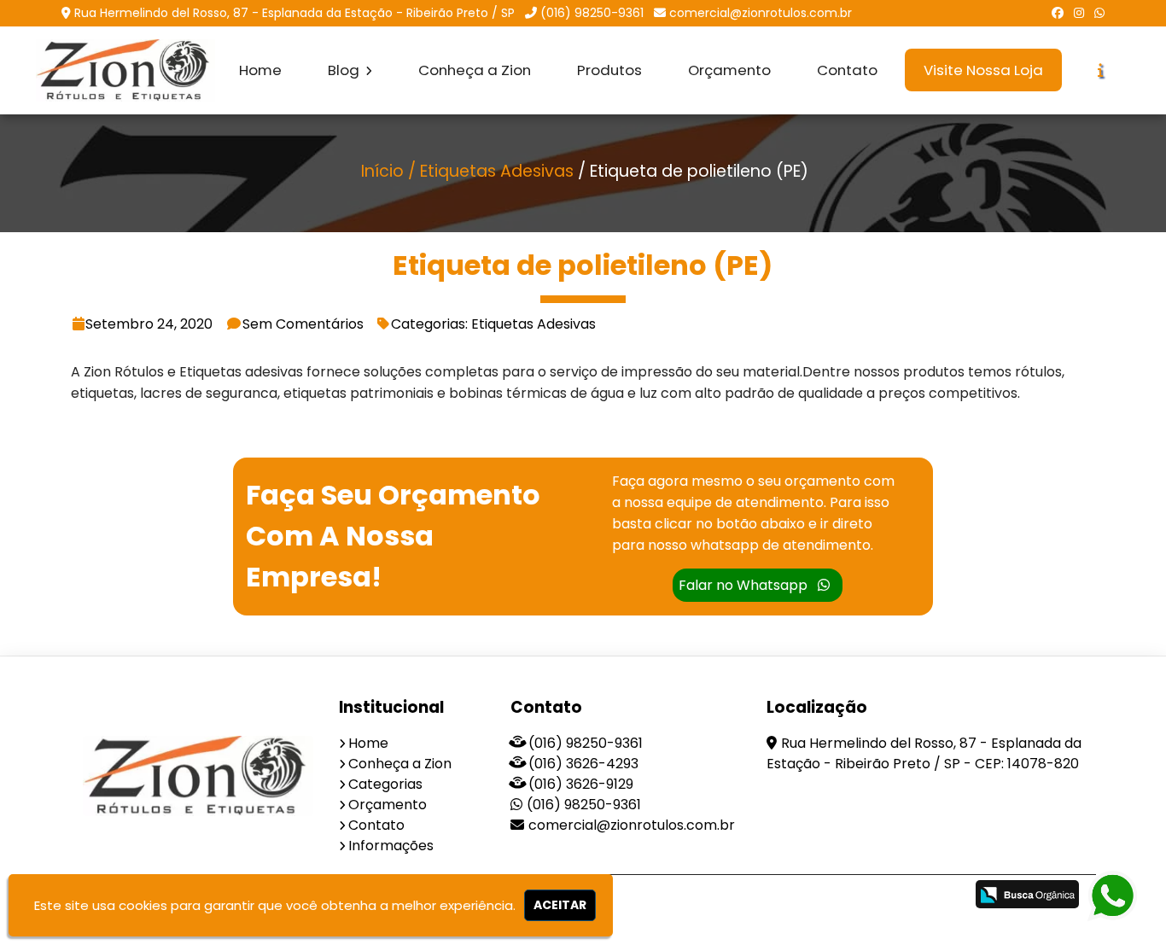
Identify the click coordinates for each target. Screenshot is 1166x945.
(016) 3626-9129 (580, 784)
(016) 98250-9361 (592, 12)
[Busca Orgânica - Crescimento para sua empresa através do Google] (1027, 894)
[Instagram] (1079, 12)
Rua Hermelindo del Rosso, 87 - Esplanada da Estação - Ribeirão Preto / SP (294, 12)
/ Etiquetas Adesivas (491, 171)
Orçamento (729, 70)
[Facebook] (1058, 12)
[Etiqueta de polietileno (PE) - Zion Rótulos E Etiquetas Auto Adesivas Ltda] (125, 70)
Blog (345, 70)
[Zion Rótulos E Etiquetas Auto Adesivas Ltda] (198, 776)
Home (260, 70)
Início (382, 171)
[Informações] (1100, 70)
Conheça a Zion (474, 70)
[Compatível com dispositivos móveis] (944, 896)
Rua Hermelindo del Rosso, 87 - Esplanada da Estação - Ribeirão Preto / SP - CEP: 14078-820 (924, 753)
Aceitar (559, 904)
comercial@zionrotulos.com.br (760, 12)
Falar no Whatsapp (745, 585)
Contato (847, 70)
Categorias (385, 784)
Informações (391, 845)
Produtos (609, 70)
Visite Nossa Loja (983, 70)
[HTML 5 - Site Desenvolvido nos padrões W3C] (827, 896)
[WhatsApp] (1099, 12)
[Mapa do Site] (782, 896)
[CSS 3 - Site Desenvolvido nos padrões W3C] (886, 896)
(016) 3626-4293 (583, 763)
